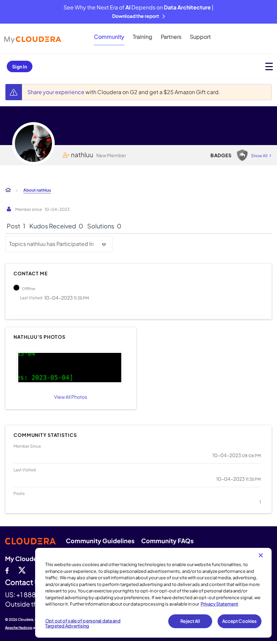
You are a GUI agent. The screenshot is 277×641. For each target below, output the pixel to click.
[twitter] (22, 570)
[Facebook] (7, 570)
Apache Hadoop (18, 627)
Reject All (190, 621)
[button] (70, 368)
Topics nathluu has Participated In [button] (51, 243)
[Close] (260, 555)
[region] (153, 593)
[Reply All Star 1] (242, 155)
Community (109, 36)
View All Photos (70, 397)
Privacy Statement (219, 604)
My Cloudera (24, 558)
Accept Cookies (239, 621)
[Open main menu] (269, 66)
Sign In (19, 66)
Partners (171, 36)
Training (142, 36)
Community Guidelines (100, 541)
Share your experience (56, 91)
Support (200, 36)
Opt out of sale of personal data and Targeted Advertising (83, 623)
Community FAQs (167, 541)
